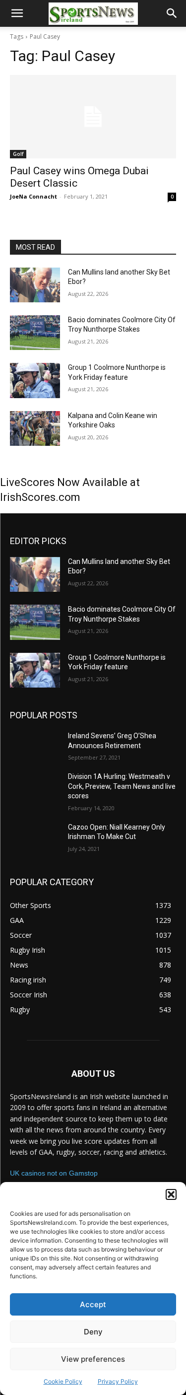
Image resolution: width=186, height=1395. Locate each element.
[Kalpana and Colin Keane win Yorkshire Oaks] (35, 428)
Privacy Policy (118, 1381)
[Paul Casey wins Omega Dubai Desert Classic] (93, 116)
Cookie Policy (63, 1381)
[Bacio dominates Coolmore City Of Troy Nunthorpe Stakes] (35, 332)
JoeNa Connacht (33, 196)
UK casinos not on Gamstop (54, 1173)
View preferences (93, 1359)
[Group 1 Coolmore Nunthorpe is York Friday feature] (35, 380)
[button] (171, 1194)
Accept (93, 1304)
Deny (93, 1331)
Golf (18, 153)
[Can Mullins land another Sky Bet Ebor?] (35, 285)
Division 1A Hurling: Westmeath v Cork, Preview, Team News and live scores (122, 786)
